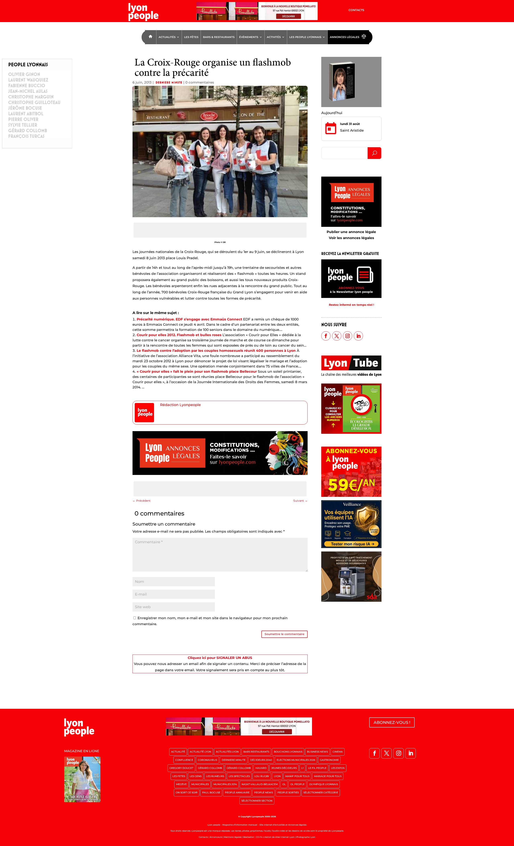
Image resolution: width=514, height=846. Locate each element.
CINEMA (337, 751)
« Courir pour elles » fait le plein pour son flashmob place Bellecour (197, 371)
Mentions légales (232, 837)
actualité (178, 751)
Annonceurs (216, 837)
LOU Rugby (261, 776)
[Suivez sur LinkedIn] (358, 336)
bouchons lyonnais (288, 751)
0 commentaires (199, 82)
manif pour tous (297, 776)
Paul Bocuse (211, 792)
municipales (200, 784)
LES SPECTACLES (239, 776)
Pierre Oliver (23, 119)
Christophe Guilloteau (34, 102)
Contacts (356, 10)
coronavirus (207, 759)
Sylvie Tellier (22, 125)
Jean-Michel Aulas (27, 91)
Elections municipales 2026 (296, 759)
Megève (181, 784)
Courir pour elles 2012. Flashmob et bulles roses (179, 335)
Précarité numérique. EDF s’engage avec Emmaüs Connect (189, 319)
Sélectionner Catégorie (320, 792)
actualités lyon (227, 751)
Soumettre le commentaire (284, 634)
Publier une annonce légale (351, 232)
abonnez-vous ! (392, 722)
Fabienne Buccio (26, 85)
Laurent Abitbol (25, 114)
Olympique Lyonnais (323, 784)
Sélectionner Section (256, 800)
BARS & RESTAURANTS (219, 37)
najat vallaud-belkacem (260, 784)
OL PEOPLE (297, 784)
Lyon (277, 776)
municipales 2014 (225, 784)
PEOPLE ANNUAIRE (237, 792)
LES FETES (178, 776)
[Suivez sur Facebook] (325, 336)
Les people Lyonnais (305, 37)
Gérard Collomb (27, 130)
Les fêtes (191, 37)
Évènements (248, 37)
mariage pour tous (328, 776)
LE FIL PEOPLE (317, 767)
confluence (184, 759)
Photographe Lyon (305, 837)
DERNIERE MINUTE (169, 82)
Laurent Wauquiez (28, 80)
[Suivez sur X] (336, 336)
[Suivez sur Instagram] (347, 336)
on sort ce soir (187, 792)
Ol (284, 784)
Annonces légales (344, 37)
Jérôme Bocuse (25, 108)
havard (261, 767)
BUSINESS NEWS (317, 751)
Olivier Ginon (24, 74)
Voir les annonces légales (351, 238)
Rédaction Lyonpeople (180, 405)
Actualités (167, 37)
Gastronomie (329, 759)
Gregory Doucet (181, 767)
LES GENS (196, 776)
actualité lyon (200, 751)
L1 (302, 767)
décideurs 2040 (261, 759)
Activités (274, 37)
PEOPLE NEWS (263, 792)
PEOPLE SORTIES (288, 792)
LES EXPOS (338, 767)
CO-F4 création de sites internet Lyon (275, 837)
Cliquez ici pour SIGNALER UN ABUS (220, 658)
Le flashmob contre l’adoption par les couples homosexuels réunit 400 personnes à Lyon (216, 351)
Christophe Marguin (31, 97)
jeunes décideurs (284, 767)
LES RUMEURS (215, 776)
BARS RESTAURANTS (256, 751)
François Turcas (26, 136)
